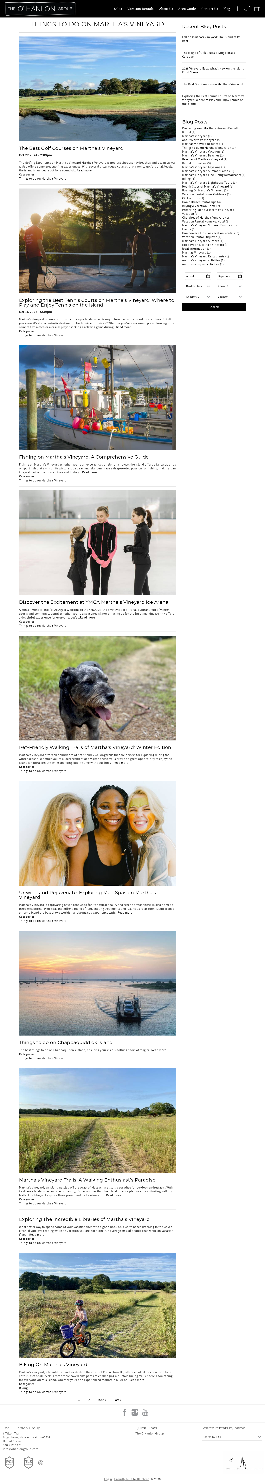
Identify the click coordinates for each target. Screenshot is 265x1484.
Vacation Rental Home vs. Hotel (204, 221)
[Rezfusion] (40, 1462)
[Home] (29, 8)
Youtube (145, 1412)
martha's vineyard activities (201, 260)
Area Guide (187, 9)
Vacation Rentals (140, 9)
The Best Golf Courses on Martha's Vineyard (71, 148)
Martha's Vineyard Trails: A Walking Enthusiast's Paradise (87, 1180)
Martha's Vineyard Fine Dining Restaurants (212, 175)
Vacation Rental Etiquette (200, 237)
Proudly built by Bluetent (131, 1479)
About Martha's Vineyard (199, 140)
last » (118, 1400)
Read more (84, 170)
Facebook (124, 1412)
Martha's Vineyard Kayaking (201, 167)
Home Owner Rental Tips (199, 202)
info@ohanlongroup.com (20, 1449)
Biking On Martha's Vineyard (53, 1364)
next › (102, 1400)
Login (108, 1479)
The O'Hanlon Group (149, 1433)
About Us (166, 9)
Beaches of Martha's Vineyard (203, 159)
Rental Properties (194, 163)
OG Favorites (191, 198)
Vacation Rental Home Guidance (204, 194)
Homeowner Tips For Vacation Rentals (209, 233)
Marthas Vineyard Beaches (200, 144)
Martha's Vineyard (195, 136)
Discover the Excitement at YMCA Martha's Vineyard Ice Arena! (94, 602)
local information (194, 249)
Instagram (135, 1412)
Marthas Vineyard (194, 253)
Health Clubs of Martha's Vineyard (206, 187)
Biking (23, 1388)
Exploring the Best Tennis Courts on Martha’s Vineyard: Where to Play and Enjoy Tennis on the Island (96, 303)
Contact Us (209, 9)
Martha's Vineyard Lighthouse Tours (207, 183)
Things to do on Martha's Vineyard (43, 179)
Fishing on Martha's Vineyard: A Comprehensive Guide (84, 457)
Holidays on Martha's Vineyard (203, 245)
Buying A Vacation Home (199, 206)
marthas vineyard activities (201, 264)
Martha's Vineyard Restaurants (203, 256)
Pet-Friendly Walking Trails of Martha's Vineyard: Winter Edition (95, 747)
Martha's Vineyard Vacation (201, 152)
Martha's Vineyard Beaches (201, 155)
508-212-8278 (12, 1445)
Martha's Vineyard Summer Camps (206, 171)
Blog (226, 9)
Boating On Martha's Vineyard (203, 190)
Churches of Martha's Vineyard (203, 218)
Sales (118, 9)
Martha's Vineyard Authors (201, 241)
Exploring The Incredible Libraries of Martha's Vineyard (84, 1219)
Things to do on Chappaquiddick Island (66, 1042)
